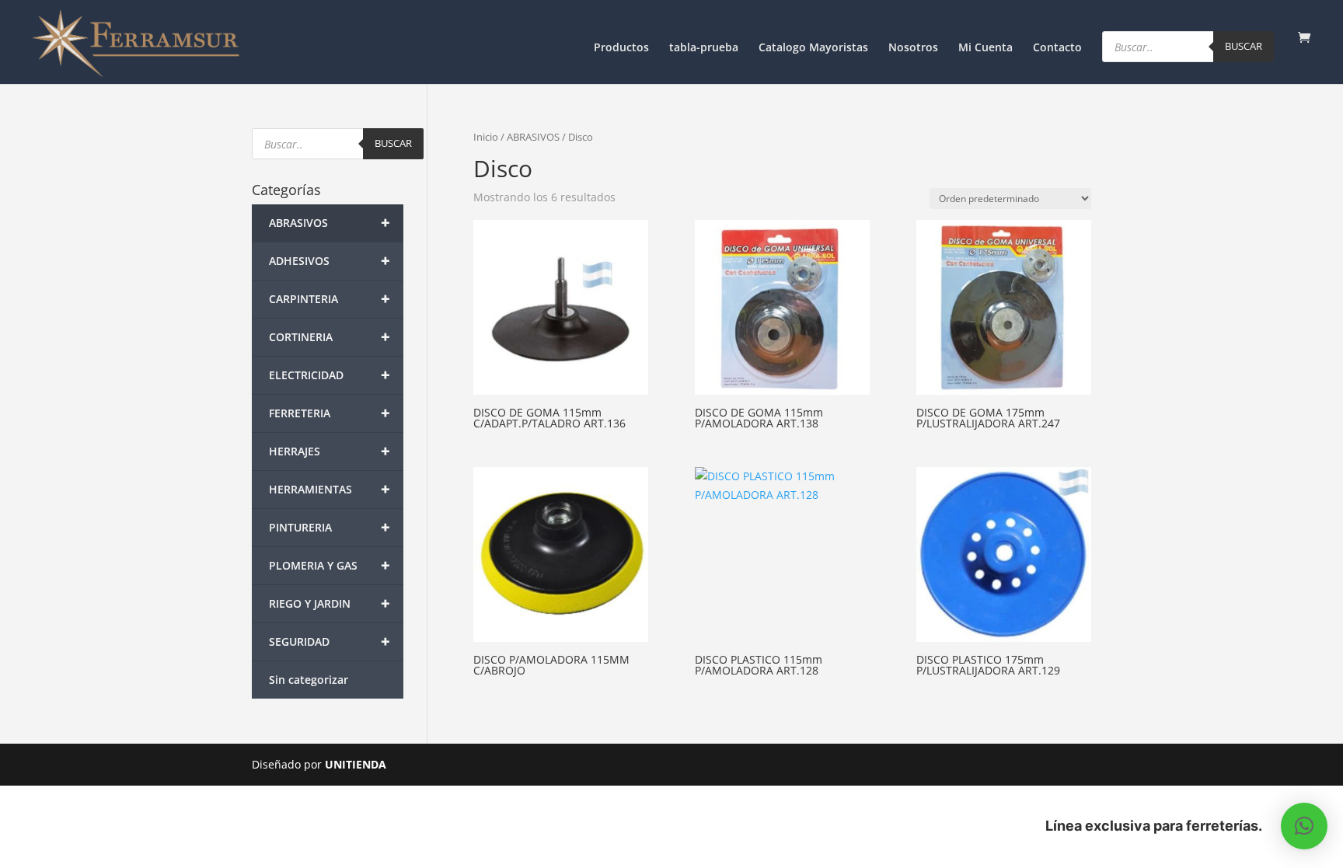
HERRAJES (329, 451)
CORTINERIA (329, 336)
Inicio (485, 137)
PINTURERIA (329, 527)
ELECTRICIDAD (329, 374)
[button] (1304, 826)
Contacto (1057, 48)
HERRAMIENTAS (329, 489)
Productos (621, 48)
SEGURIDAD (329, 641)
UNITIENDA (355, 764)
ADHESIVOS (329, 260)
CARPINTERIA (329, 298)
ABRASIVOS (533, 137)
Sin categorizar (308, 679)
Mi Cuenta (985, 48)
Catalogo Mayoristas (813, 48)
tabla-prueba (703, 48)
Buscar (1243, 46)
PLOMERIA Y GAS (329, 565)
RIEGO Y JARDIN (329, 603)
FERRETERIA (329, 413)
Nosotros (913, 48)
